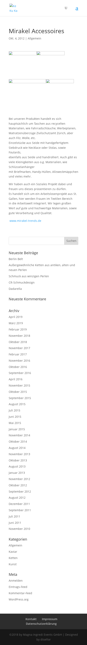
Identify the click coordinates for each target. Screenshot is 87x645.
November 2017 (19, 348)
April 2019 (15, 317)
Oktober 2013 (18, 460)
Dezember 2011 (19, 504)
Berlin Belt (16, 259)
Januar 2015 (17, 429)
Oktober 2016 (18, 367)
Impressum (49, 619)
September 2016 (20, 373)
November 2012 (19, 479)
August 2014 (17, 448)
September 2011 (20, 510)
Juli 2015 (14, 410)
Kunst (13, 564)
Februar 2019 (18, 329)
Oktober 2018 (18, 342)
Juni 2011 (15, 523)
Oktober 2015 (18, 392)
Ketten (13, 558)
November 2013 (19, 454)
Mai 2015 (15, 423)
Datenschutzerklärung (41, 624)
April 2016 (15, 379)
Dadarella (15, 289)
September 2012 (20, 491)
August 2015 (17, 404)
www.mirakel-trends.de (25, 221)
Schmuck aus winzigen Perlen (29, 276)
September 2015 (20, 398)
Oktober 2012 (18, 485)
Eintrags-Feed (18, 587)
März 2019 (16, 323)
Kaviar (13, 552)
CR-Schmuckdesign (22, 282)
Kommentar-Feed (20, 593)
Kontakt (31, 619)
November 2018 (19, 336)
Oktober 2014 (18, 441)
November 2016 (19, 360)
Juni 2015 (15, 417)
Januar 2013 (17, 473)
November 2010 (19, 529)
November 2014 (19, 435)
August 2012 (17, 497)
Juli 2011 (14, 516)
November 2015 (19, 385)
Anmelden (16, 580)
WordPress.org (19, 599)
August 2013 (17, 466)
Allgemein (34, 38)
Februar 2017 (18, 354)
